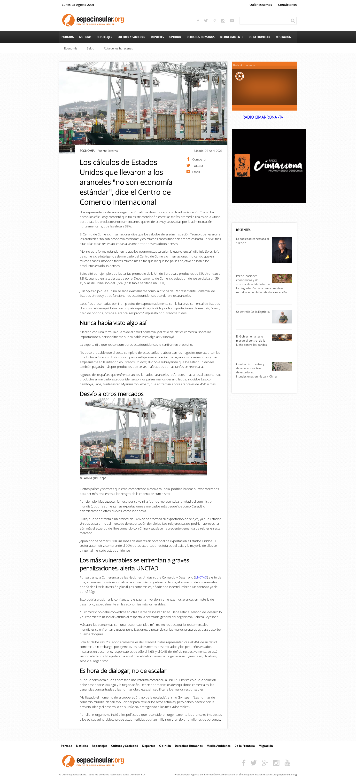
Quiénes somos (260, 4)
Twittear (197, 165)
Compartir (199, 159)
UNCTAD (201, 577)
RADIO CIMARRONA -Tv (262, 117)
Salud (90, 48)
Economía (70, 48)
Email (196, 172)
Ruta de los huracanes (118, 48)
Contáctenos (287, 4)
